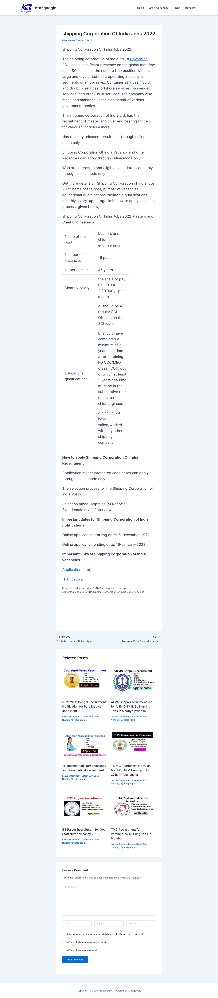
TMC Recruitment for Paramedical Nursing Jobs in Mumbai (131, 834)
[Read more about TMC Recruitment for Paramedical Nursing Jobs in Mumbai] (133, 807)
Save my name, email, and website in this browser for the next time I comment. (105, 934)
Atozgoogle (45, 7)
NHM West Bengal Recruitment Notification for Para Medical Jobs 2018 (84, 706)
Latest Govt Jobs (158, 7)
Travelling (190, 7)
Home (140, 7)
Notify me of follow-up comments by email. (86, 942)
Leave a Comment (71, 716)
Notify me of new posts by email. (81, 950)
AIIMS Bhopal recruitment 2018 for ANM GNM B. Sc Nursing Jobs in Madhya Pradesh (133, 706)
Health (176, 7)
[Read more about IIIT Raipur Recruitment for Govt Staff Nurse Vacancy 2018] (84, 807)
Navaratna (139, 59)
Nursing (66, 720)
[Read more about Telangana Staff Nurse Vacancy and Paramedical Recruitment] (84, 744)
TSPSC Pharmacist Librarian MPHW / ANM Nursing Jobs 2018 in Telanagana (131, 770)
